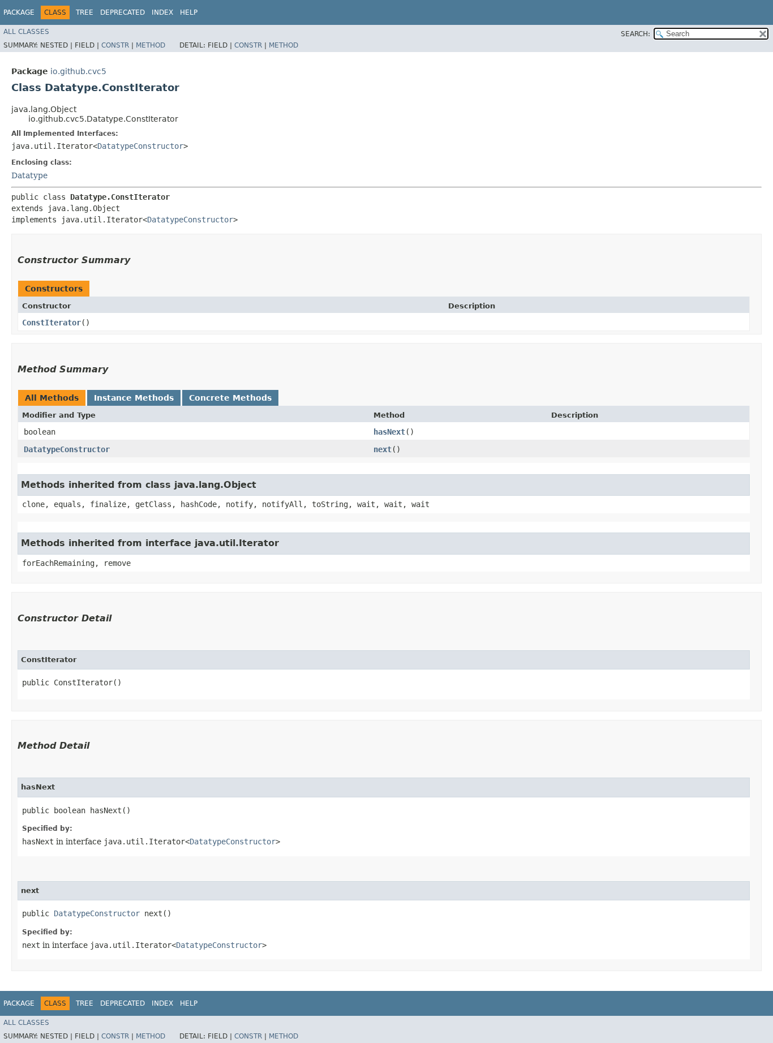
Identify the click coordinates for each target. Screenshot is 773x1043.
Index (162, 12)
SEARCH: (635, 34)
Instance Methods (134, 397)
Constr (115, 45)
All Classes (26, 32)
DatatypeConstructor (140, 146)
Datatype (29, 175)
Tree (84, 12)
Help (188, 12)
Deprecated (122, 12)
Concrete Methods (230, 397)
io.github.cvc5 (78, 71)
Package (19, 12)
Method (150, 45)
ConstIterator (51, 322)
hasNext (389, 431)
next (382, 449)
